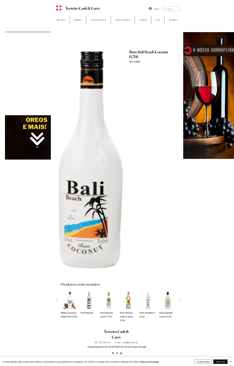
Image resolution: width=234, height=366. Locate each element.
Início (59, 39)
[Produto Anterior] (57, 300)
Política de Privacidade (149, 361)
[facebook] (117, 353)
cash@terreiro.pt (130, 342)
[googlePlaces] (113, 353)
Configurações (203, 361)
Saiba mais (220, 361)
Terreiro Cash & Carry (82, 8)
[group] (118, 307)
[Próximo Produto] (180, 300)
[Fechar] (230, 361)
